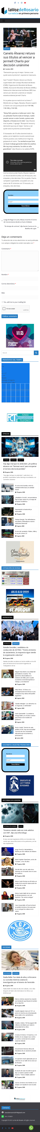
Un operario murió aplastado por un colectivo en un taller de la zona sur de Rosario (26, 1061)
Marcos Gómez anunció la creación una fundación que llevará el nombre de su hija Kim (26, 1001)
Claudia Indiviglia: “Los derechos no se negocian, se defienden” (25, 704)
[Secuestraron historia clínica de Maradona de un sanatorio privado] (7, 1051)
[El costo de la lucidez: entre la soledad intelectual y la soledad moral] (7, 488)
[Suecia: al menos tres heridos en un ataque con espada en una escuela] (7, 1085)
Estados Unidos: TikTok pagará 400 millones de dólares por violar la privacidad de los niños (26, 1025)
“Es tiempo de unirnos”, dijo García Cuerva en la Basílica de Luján (20, 227)
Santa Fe (20, 460)
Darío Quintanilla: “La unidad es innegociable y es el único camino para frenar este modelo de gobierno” (25, 716)
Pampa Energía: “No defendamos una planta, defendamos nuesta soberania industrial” (25, 521)
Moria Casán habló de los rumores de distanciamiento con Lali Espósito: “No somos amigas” (25, 895)
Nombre (5, 275)
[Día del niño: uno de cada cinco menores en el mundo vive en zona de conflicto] (7, 872)
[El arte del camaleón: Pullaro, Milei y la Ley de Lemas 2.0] (7, 533)
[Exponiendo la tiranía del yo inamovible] (7, 511)
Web (3, 293)
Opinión (6, 460)
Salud (21, 826)
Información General (10, 826)
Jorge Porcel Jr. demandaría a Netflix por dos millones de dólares (25, 850)
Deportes (6, 48)
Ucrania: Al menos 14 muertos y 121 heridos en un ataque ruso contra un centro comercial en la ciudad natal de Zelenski (26, 1038)
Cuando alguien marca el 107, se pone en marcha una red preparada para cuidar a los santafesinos (25, 1013)
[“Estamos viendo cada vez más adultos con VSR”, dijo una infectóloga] (20, 813)
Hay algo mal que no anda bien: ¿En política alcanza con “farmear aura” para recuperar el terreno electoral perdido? (20, 466)
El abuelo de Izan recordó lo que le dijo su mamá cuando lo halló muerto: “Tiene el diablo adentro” (25, 1073)
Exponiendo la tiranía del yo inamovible (23, 510)
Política (13, 460)
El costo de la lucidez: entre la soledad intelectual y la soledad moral (24, 487)
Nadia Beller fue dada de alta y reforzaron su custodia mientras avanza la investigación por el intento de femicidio (19, 979)
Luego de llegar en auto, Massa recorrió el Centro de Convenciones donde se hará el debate (20, 221)
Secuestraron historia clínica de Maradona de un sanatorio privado (25, 1050)
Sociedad (16, 973)
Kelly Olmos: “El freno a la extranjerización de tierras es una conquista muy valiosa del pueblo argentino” (25, 692)
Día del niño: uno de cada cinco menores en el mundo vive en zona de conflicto (25, 871)
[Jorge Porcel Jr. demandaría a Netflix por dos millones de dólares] (7, 851)
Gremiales (16, 643)
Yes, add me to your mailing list (14, 302)
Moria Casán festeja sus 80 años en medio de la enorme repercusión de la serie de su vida (26, 883)
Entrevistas (7, 643)
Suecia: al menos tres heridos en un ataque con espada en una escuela (26, 1084)
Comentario (6, 249)
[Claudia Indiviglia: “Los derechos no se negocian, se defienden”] (7, 705)
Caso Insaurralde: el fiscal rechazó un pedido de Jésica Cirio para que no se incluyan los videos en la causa (25, 908)
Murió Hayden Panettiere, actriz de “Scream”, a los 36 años (25, 860)
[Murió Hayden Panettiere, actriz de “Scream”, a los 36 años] (7, 861)
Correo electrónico (8, 284)
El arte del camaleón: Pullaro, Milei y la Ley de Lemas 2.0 (26, 532)
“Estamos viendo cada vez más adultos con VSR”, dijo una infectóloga (18, 831)
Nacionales (7, 973)
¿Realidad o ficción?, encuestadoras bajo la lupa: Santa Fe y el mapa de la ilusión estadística (26, 499)
